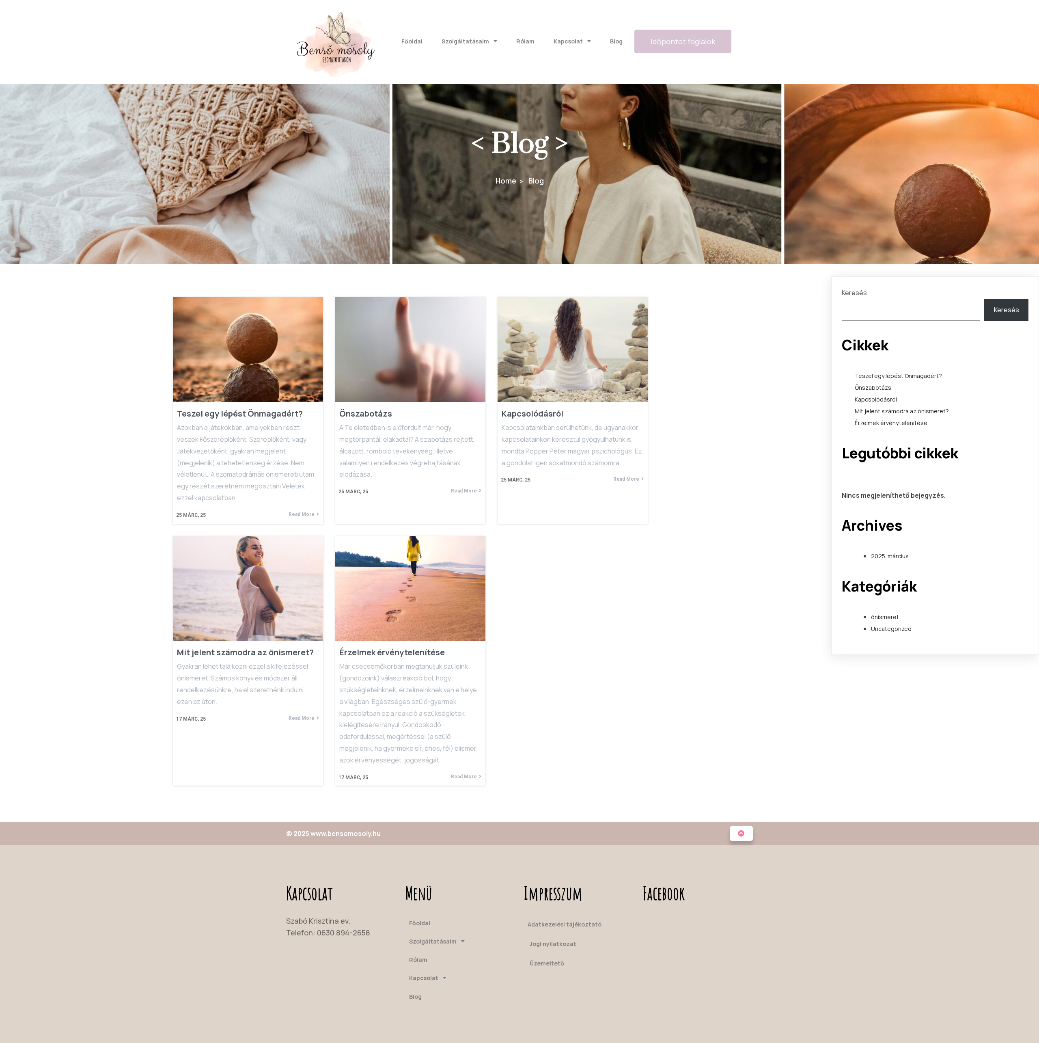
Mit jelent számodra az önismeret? (902, 411)
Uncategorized (891, 629)
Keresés (854, 292)
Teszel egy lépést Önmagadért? (898, 376)
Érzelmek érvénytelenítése (891, 423)
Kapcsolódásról (876, 399)
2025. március (890, 556)
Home (506, 181)
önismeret (885, 617)
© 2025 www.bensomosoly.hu (333, 833)
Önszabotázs (873, 387)
